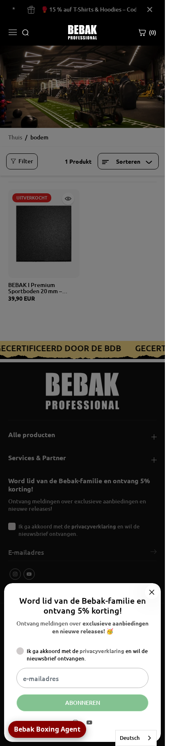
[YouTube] (89, 723)
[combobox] (136, 738)
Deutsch (130, 737)
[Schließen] (152, 592)
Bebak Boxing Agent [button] (47, 729)
